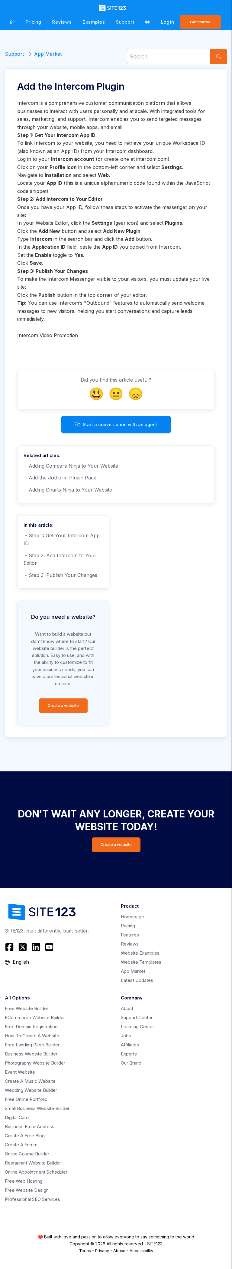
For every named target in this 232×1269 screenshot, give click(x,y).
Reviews (62, 22)
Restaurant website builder (33, 1163)
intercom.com (152, 159)
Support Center (137, 1017)
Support (125, 22)
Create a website (63, 705)
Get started (200, 22)
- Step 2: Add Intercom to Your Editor (60, 559)
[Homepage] (12, 22)
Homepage (132, 916)
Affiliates (130, 1045)
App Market (48, 54)
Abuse (119, 1250)
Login (167, 22)
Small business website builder (37, 1108)
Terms (85, 1250)
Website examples (140, 953)
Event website (20, 1072)
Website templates (141, 962)
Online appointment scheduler (36, 1172)
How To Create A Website (32, 1036)
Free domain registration (31, 1026)
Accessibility (141, 1250)
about (127, 1008)
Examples (94, 22)
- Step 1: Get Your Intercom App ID (62, 539)
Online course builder (27, 1154)
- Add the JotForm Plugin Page (60, 478)
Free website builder (26, 1008)
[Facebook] (10, 947)
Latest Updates (137, 980)
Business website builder (31, 1054)
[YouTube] (49, 947)
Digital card (17, 1117)
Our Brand (131, 1063)
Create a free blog (25, 1135)
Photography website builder (35, 1063)
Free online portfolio (26, 1099)
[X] (23, 947)
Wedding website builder (31, 1090)
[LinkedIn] (36, 947)
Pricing (33, 22)
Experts (129, 1054)
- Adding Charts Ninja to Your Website (68, 490)
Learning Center (137, 1026)
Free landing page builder (32, 1045)
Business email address (29, 1126)
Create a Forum (21, 1145)
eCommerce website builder (35, 1017)
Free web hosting (24, 1181)
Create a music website (30, 1081)
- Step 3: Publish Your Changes (60, 575)
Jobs (126, 1036)
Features (130, 935)
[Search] (218, 56)
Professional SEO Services (32, 1199)
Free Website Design (27, 1190)
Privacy (102, 1250)
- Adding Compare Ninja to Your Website (71, 466)
